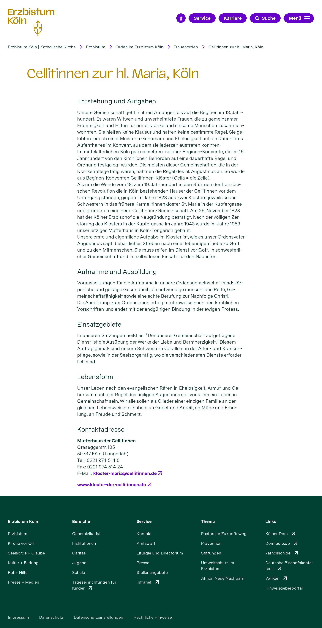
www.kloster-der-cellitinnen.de (111, 484)
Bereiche (81, 521)
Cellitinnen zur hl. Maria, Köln (235, 46)
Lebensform (95, 377)
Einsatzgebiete (99, 324)
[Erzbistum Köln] (31, 22)
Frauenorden (186, 46)
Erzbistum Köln (23, 521)
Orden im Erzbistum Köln (139, 46)
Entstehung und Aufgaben (116, 101)
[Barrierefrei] (181, 18)
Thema (208, 521)
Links (270, 521)
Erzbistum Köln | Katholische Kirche (42, 46)
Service (144, 521)
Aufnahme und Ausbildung (117, 271)
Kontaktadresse (100, 429)
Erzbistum (95, 46)
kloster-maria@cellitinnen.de (125, 473)
